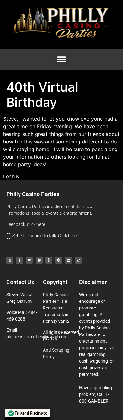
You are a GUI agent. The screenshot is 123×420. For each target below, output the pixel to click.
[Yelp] (48, 260)
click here (36, 224)
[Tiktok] (78, 260)
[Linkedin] (68, 260)
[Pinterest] (58, 260)
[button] (62, 60)
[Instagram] (9, 260)
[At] (39, 260)
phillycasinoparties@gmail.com (36, 336)
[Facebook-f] (19, 260)
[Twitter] (29, 260)
